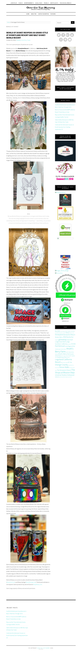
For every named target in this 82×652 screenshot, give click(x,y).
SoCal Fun (38, 3)
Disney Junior (71, 332)
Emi (64, 337)
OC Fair (70, 362)
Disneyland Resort (69, 335)
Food (20, 3)
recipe (69, 365)
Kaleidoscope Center (59, 349)
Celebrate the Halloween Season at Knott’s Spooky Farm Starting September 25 (64, 127)
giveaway (62, 339)
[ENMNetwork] (65, 213)
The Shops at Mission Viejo (65, 371)
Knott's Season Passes (64, 355)
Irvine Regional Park (70, 346)
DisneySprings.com (31, 582)
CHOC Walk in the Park (70, 331)
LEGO (68, 357)
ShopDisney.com (37, 584)
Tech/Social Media (65, 3)
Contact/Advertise (43, 14)
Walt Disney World (62, 377)
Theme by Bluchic (41, 649)
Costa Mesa (57, 332)
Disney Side (58, 337)
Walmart (57, 377)
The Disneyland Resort (64, 370)
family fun (70, 337)
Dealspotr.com (65, 321)
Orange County (61, 364)
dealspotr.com (67, 303)
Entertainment (28, 3)
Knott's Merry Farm (64, 354)
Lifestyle (13, 3)
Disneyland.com (11, 582)
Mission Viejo (65, 362)
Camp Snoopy (62, 331)
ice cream (69, 344)
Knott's (64, 349)
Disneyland (59, 334)
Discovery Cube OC (62, 332)
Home (27, 14)
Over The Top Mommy (43, 648)
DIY (62, 337)
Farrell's (56, 340)
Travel (46, 3)
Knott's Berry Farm (64, 350)
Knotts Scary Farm (62, 357)
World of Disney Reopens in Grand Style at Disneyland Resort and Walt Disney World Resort (27, 35)
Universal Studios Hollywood (64, 375)
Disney (67, 332)
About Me (33, 14)
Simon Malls (64, 367)
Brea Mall (57, 331)
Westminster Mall (69, 377)
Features (53, 14)
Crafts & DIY (53, 3)
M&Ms (62, 362)
